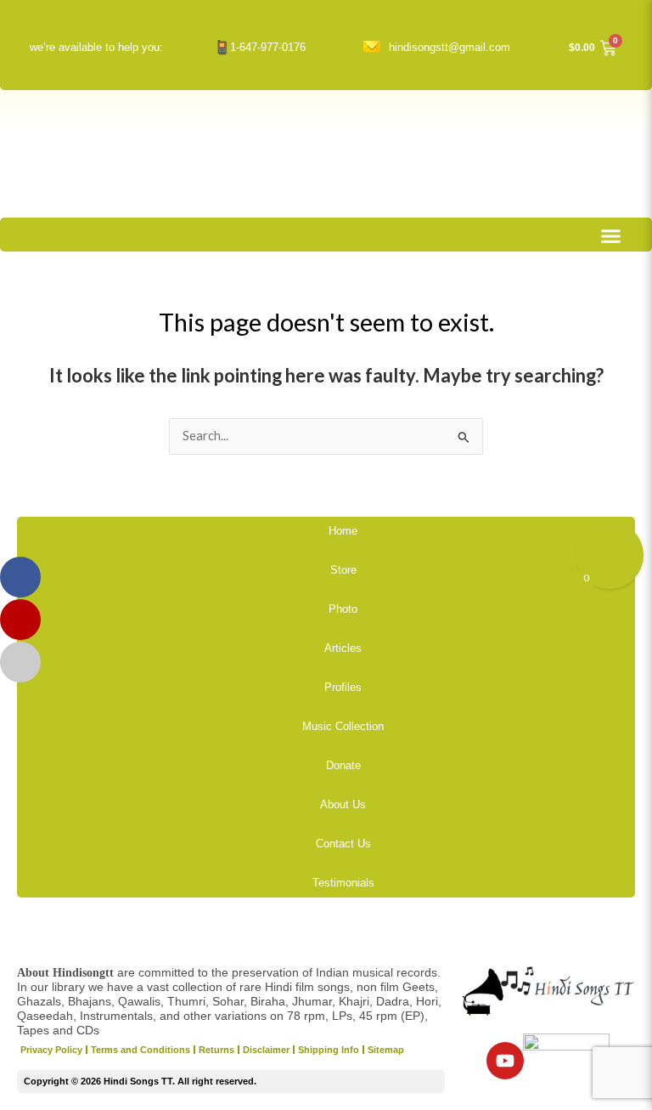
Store (343, 569)
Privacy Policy (51, 1050)
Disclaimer (266, 1050)
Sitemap (386, 1050)
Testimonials (343, 882)
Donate (343, 765)
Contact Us (343, 843)
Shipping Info (328, 1050)
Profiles (343, 687)
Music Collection (343, 726)
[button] (611, 236)
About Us (343, 804)
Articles (343, 648)
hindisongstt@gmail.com (449, 47)
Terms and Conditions (140, 1050)
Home (343, 530)
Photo (343, 609)
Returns (216, 1050)
